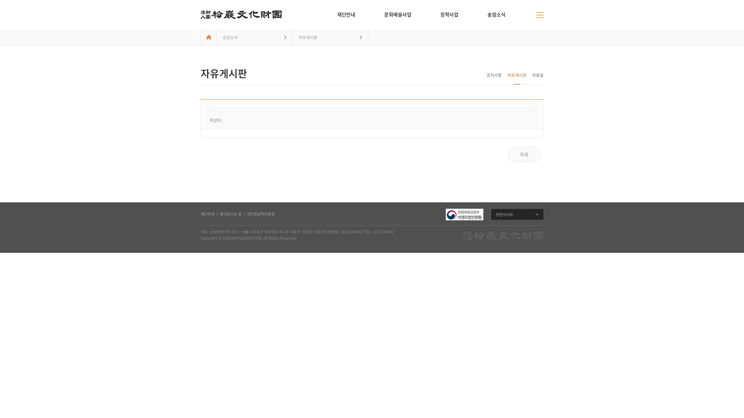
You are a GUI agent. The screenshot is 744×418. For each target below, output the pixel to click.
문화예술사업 (397, 14)
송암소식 (496, 14)
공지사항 (494, 75)
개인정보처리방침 (261, 214)
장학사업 (449, 14)
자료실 (537, 75)
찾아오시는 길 (231, 214)
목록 (524, 154)
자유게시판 (516, 75)
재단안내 (346, 14)
